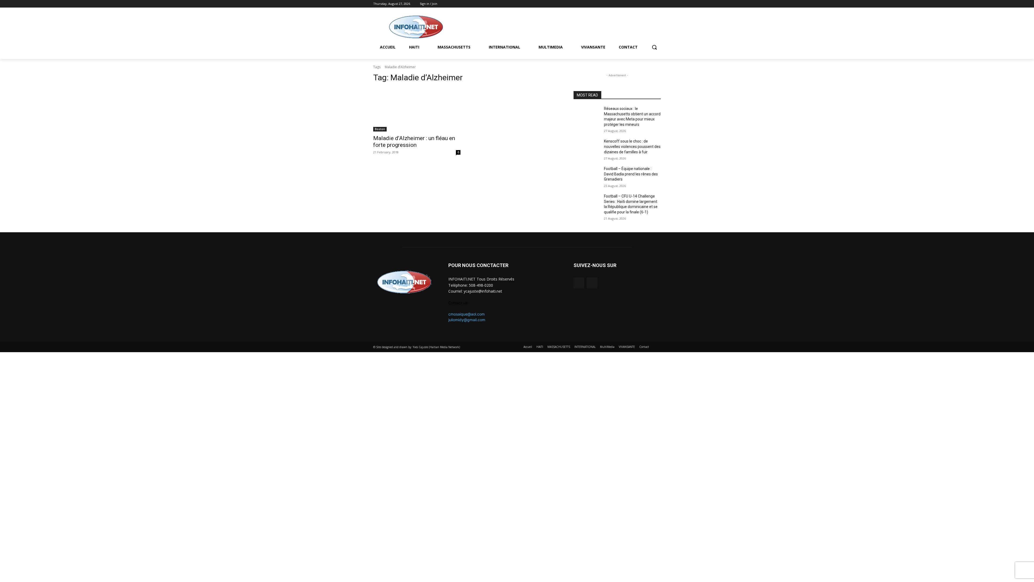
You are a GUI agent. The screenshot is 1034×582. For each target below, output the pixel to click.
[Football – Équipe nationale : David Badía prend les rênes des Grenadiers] (587, 175)
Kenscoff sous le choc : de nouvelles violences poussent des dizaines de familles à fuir (632, 146)
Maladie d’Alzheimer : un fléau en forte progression (414, 141)
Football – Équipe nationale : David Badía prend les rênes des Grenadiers (631, 174)
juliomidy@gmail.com (466, 319)
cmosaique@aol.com (466, 314)
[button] (654, 47)
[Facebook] (650, 4)
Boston (380, 129)
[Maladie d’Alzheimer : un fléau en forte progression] (416, 109)
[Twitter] (658, 4)
